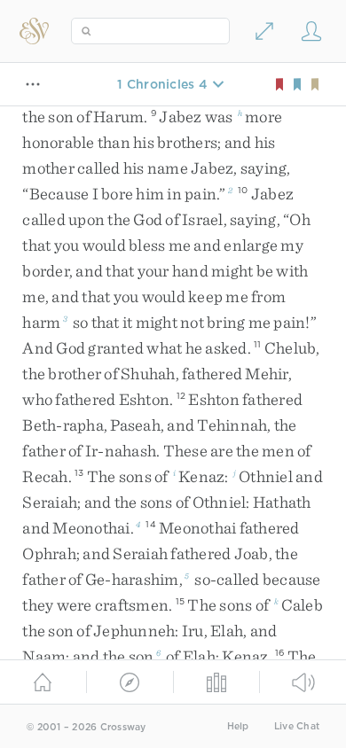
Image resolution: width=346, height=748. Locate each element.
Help (238, 726)
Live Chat (296, 726)
